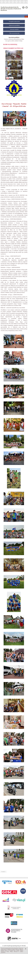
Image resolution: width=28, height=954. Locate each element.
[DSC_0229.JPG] (14, 845)
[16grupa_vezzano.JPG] (14, 571)
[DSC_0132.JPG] (14, 695)
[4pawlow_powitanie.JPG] (14, 397)
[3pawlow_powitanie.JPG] (14, 381)
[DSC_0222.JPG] (14, 828)
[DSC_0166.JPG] (14, 728)
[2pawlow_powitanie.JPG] (14, 364)
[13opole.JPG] (14, 538)
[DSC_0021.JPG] (14, 588)
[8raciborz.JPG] (14, 464)
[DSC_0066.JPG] (14, 645)
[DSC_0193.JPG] (14, 762)
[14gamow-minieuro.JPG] (14, 554)
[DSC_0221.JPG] (14, 812)
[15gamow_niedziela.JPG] (14, 661)
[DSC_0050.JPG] (14, 628)
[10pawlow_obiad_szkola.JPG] (14, 504)
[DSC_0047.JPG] (14, 611)
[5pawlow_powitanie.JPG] (14, 414)
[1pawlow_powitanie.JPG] (14, 347)
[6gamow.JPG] (14, 431)
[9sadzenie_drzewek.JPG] (14, 488)
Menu (26, 16)
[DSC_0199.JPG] (14, 778)
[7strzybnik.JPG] (14, 448)
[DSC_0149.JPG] (14, 711)
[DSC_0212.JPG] (14, 795)
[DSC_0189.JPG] (14, 745)
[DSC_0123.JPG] (14, 678)
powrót (3, 871)
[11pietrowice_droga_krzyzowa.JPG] (14, 521)
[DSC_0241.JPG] (14, 862)
